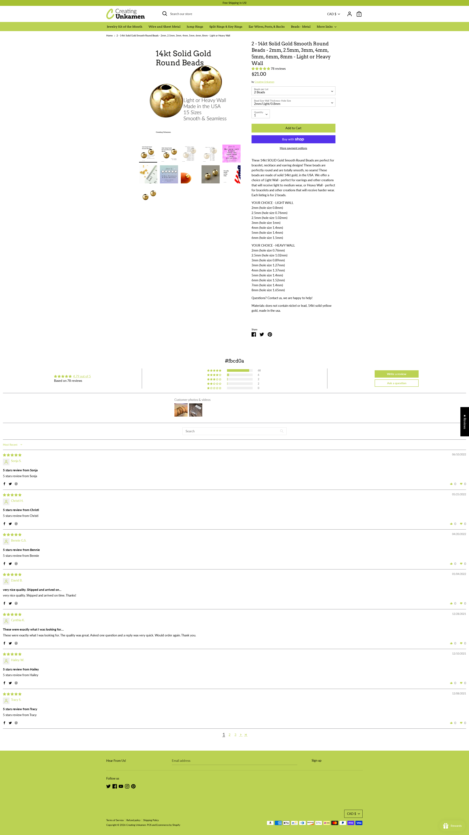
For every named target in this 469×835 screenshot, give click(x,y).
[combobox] (293, 90)
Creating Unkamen (264, 81)
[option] (190, 92)
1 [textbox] (255, 115)
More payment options (293, 148)
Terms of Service (115, 820)
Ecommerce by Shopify (168, 824)
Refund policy (133, 820)
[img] (12, 455)
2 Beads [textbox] (259, 92)
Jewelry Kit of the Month (124, 26)
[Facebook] (114, 786)
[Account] (349, 13)
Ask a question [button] (396, 383)
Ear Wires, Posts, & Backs (267, 26)
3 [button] (235, 735)
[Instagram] (127, 786)
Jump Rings (195, 26)
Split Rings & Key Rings (225, 26)
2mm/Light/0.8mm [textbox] (267, 104)
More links (325, 26)
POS (149, 824)
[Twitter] (108, 786)
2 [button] (229, 735)
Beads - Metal (301, 26)
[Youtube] (121, 786)
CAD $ (331, 14)
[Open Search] (164, 13)
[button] (261, 68)
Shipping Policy (151, 820)
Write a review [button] (396, 374)
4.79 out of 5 (82, 376)
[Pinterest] (133, 786)
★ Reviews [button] (465, 421)
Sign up (317, 760)
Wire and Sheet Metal (164, 26)
